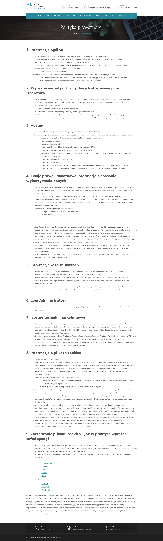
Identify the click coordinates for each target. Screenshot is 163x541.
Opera (44, 476)
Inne (97, 15)
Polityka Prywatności (54, 537)
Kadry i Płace (58, 15)
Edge (44, 460)
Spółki (40, 15)
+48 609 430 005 (72, 8)
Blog (113, 15)
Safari (44, 470)
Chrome (45, 467)
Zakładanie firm (85, 15)
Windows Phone (48, 490)
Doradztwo (71, 15)
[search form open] (133, 15)
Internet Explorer (48, 463)
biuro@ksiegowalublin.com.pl (99, 8)
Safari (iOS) (46, 487)
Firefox (44, 473)
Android (45, 484)
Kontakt (122, 15)
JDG (47, 15)
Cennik (105, 15)
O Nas (31, 15)
